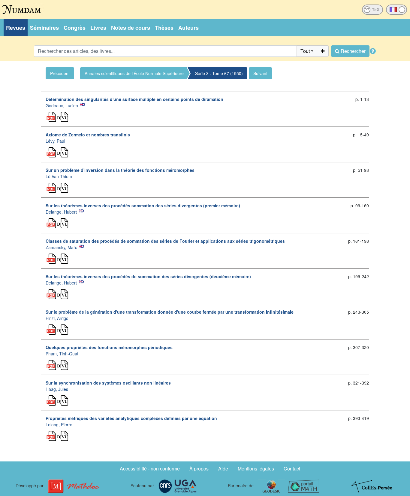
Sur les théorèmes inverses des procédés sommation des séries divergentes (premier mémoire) (143, 205)
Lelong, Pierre (59, 424)
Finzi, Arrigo (57, 318)
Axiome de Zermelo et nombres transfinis (88, 135)
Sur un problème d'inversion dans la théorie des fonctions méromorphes (120, 170)
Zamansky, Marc (61, 247)
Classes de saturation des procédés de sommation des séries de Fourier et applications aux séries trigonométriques (165, 241)
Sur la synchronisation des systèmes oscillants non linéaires (108, 383)
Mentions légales (256, 468)
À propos (199, 468)
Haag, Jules (57, 389)
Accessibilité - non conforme (150, 468)
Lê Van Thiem (59, 176)
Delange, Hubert (61, 212)
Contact (292, 468)
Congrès (75, 28)
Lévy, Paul (55, 141)
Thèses (164, 28)
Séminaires (44, 28)
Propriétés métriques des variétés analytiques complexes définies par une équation (131, 418)
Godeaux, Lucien (62, 105)
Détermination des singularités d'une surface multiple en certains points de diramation (134, 99)
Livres (98, 28)
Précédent (60, 73)
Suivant (260, 73)
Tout (305, 50)
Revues (15, 28)
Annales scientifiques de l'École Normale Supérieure (134, 73)
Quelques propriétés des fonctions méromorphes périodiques (109, 347)
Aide (223, 468)
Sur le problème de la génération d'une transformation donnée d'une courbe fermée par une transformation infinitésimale (170, 312)
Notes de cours (130, 28)
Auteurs (188, 28)
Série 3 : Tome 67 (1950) (219, 73)
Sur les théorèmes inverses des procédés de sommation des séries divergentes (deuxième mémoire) (148, 276)
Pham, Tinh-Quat (62, 354)
